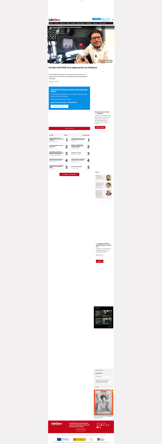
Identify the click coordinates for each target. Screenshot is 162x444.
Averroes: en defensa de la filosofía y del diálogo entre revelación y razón (77, 145)
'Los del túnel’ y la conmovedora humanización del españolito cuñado (56, 166)
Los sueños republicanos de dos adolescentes (56, 146)
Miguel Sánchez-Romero (76, 154)
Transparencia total (105, 20)
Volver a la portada (69, 174)
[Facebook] (99, 425)
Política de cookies (102, 434)
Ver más (97, 387)
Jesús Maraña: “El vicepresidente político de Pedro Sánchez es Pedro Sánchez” (99, 321)
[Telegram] (106, 425)
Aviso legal (87, 434)
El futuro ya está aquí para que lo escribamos (99, 184)
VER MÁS (110, 326)
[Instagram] (108, 425)
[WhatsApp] (97, 425)
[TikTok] (100, 427)
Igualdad (73, 23)
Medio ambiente (81, 23)
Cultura (68, 23)
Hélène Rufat (51, 147)
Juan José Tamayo (75, 148)
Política (51, 23)
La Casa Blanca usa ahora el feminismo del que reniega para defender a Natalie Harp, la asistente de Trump (56, 153)
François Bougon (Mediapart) (55, 155)
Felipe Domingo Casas (53, 141)
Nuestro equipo (63, 434)
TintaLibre (95, 23)
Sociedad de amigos (80, 434)
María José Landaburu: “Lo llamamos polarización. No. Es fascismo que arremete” (99, 313)
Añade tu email (99, 255)
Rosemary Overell (52, 161)
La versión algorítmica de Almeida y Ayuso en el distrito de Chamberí (56, 139)
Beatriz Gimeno (99, 187)
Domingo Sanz (74, 141)
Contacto (58, 434)
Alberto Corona (52, 169)
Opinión (56, 23)
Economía (62, 23)
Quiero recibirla (100, 127)
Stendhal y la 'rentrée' (76, 152)
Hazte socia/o (81, 429)
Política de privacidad (94, 434)
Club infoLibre (102, 23)
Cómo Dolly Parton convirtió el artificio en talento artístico (56, 160)
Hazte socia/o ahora (59, 106)
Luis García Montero (75, 168)
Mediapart (88, 23)
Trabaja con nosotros (71, 434)
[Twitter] (104, 425)
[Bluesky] (101, 425)
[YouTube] (98, 427)
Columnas (51, 83)
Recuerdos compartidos (76, 166)
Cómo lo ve (97, 308)
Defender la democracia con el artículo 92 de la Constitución (78, 139)
